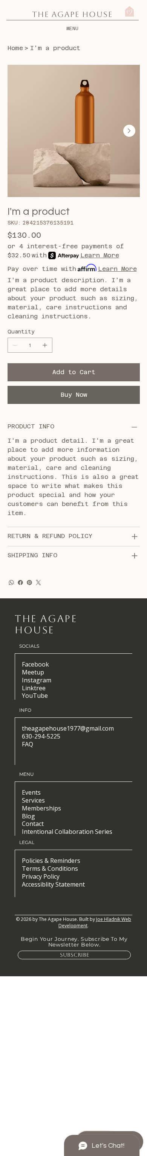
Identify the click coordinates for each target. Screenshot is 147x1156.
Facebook (35, 664)
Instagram (36, 680)
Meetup (33, 672)
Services (33, 800)
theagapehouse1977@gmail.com (68, 728)
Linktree (34, 688)
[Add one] (44, 345)
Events (31, 792)
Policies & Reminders (51, 860)
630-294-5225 (41, 736)
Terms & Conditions (50, 868)
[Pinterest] (29, 582)
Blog (28, 816)
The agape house (46, 624)
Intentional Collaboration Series (67, 831)
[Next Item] (129, 131)
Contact (33, 824)
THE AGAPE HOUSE (72, 14)
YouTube (35, 695)
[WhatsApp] (11, 582)
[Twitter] (38, 582)
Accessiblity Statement (53, 884)
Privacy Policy (41, 876)
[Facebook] (20, 582)
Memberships (41, 808)
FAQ (27, 744)
